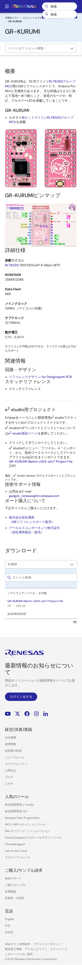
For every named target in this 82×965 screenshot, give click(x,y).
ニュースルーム (14, 757)
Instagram (36, 713)
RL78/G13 (12, 265)
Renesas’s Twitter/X (17, 713)
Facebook (27, 713)
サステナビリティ (16, 764)
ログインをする (21, 697)
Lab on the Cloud (16, 851)
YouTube (8, 713)
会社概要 (10, 737)
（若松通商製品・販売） (26, 532)
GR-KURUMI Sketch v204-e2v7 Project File (40, 461)
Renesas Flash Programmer (22, 818)
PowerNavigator (15, 844)
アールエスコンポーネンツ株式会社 (34, 528)
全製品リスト (12, 17)
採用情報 (10, 744)
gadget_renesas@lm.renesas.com (34, 496)
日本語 (9, 932)
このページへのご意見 (19, 954)
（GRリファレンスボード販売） (32, 522)
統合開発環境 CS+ (16, 811)
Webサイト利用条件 (17, 944)
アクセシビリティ (36, 949)
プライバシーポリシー (48, 944)
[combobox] (59, 14)
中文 (8, 925)
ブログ (9, 777)
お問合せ (10, 770)
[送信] (46, 14)
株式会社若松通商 (21, 517)
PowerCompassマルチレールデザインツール (33, 837)
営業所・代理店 (14, 898)
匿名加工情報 (13, 949)
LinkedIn (45, 713)
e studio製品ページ (23, 433)
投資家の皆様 (13, 750)
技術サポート (13, 878)
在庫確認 (10, 891)
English (9, 919)
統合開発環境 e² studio (19, 804)
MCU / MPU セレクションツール (25, 824)
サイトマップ (58, 949)
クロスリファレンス (17, 857)
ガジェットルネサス (33, 17)
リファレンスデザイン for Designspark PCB (40, 377)
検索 (59, 6)
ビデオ (9, 783)
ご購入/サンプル (15, 885)
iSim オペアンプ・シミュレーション (27, 831)
